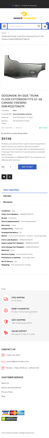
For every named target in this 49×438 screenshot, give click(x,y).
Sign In (17, 5)
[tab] (25, 190)
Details (7, 196)
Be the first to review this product (14, 133)
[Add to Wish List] (4, 176)
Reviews (8, 202)
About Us (5, 383)
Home (4, 33)
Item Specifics (11, 190)
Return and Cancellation (11, 388)
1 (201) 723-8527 (13, 355)
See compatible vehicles (22, 114)
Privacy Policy (7, 392)
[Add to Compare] (9, 176)
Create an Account (29, 5)
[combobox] (22, 26)
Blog (3, 396)
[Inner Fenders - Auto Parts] (24, 15)
